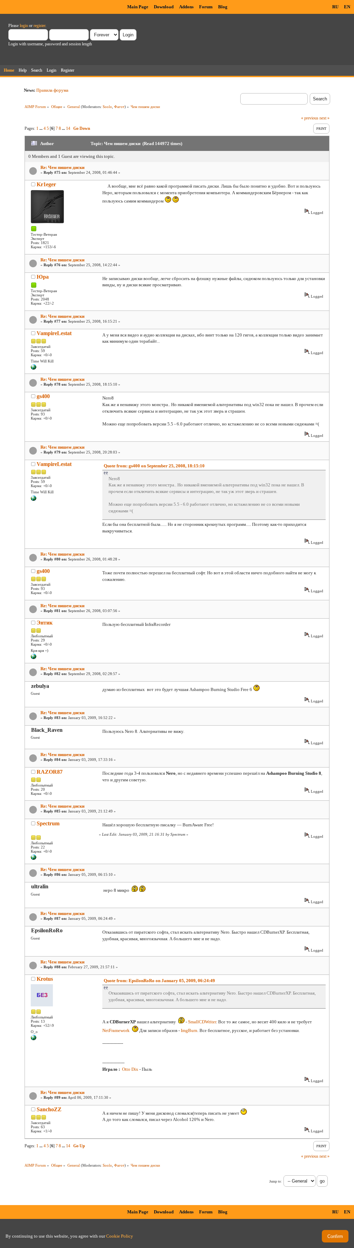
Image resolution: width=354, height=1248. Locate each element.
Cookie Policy (119, 1236)
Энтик (45, 623)
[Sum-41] (33, 858)
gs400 (43, 396)
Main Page (137, 6)
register (39, 25)
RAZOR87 (50, 772)
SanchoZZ (49, 1109)
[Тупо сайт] (33, 658)
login (24, 25)
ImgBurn (189, 1030)
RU (335, 6)
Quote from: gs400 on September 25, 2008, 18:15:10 (154, 465)
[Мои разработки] (33, 368)
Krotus (45, 979)
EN (347, 6)
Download (164, 6)
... (41, 128)
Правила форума (52, 90)
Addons (186, 6)
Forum (206, 6)
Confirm (335, 1236)
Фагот (119, 107)
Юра (43, 277)
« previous (309, 118)
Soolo (107, 107)
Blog (222, 6)
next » (324, 118)
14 (68, 128)
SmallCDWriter (202, 1021)
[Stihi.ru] (33, 1039)
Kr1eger (46, 184)
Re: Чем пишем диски (62, 167)
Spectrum (48, 823)
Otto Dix (130, 1069)
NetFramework (116, 1030)
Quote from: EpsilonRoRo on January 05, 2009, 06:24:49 (159, 980)
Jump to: (275, 1181)
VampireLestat (54, 333)
